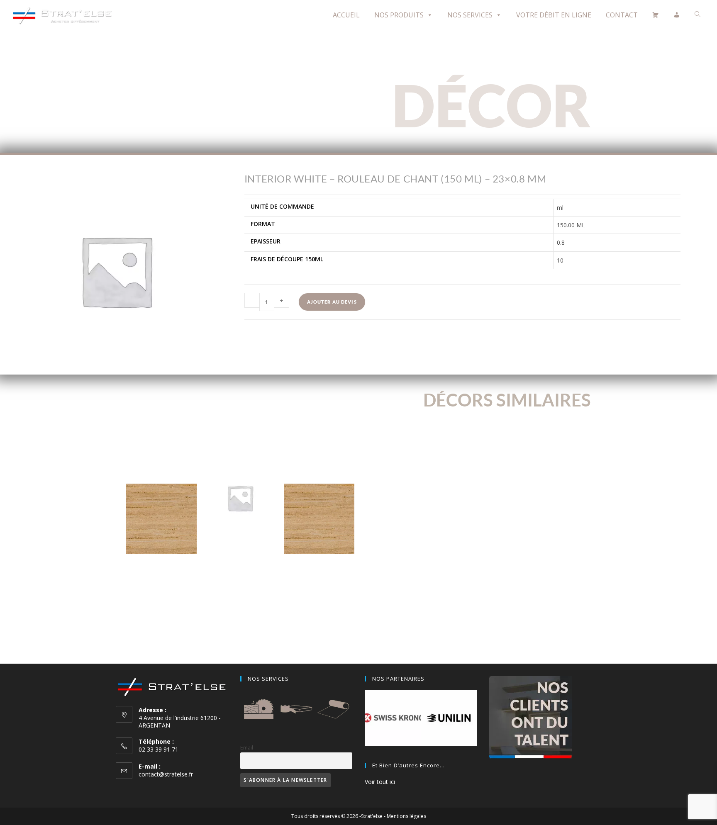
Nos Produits (399, 14)
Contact (622, 14)
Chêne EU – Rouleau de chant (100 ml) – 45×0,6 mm (319, 575)
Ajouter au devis (332, 301)
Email (246, 747)
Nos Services (470, 14)
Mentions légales (406, 816)
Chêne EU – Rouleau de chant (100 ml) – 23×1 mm (162, 575)
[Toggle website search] (697, 14)
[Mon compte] (676, 14)
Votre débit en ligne (553, 14)
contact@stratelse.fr (166, 774)
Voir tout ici (380, 782)
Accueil (346, 14)
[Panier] (655, 14)
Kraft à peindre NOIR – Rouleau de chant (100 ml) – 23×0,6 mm (240, 554)
